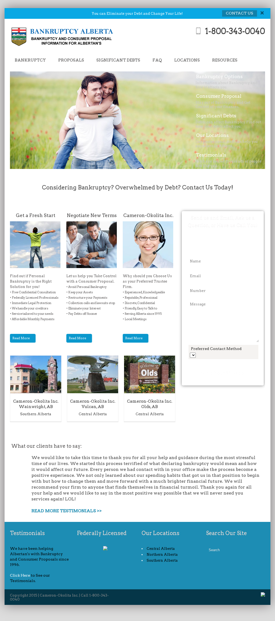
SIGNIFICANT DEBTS (118, 60)
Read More (21, 338)
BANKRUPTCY (30, 60)
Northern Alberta (162, 555)
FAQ (157, 60)
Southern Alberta (35, 414)
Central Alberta (93, 414)
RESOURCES (224, 60)
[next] (172, 430)
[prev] (167, 430)
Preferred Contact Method (216, 348)
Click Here (20, 575)
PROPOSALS (71, 60)
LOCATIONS (187, 60)
